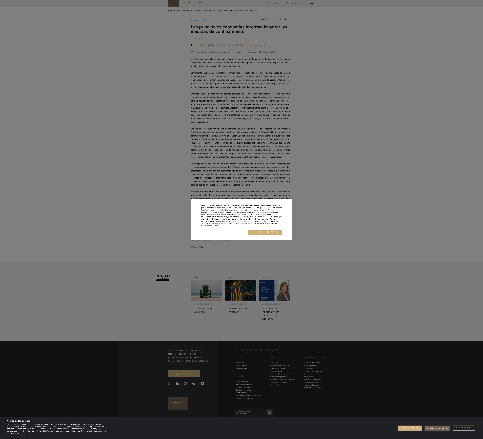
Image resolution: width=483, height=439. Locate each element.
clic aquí (27, 433)
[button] (265, 232)
